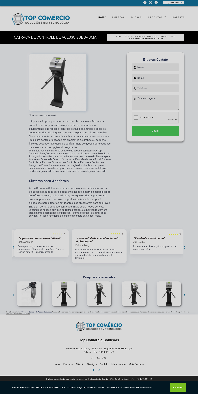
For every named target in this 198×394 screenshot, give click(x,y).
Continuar (178, 387)
